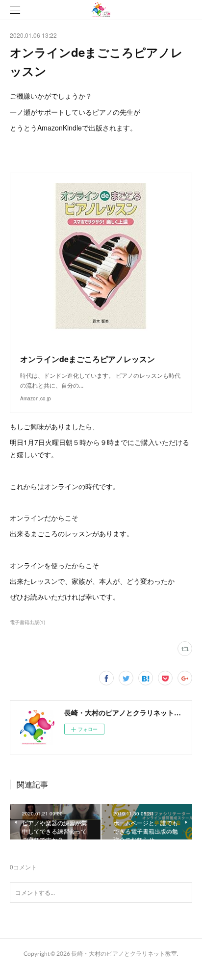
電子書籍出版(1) (27, 622)
